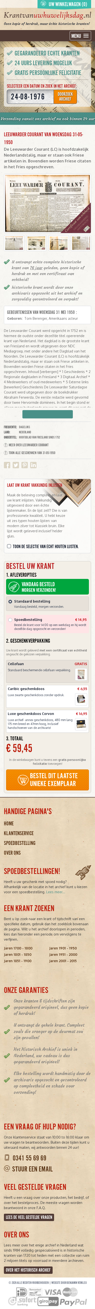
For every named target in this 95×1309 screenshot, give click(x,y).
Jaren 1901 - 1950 (63, 948)
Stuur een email (32, 1169)
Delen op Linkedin (33, 465)
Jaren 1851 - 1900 (17, 961)
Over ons (12, 853)
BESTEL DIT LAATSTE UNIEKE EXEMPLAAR (54, 780)
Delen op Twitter (16, 465)
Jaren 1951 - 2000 (63, 954)
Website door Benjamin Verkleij (69, 1283)
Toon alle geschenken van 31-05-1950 (32, 453)
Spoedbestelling (20, 843)
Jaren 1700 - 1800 (18, 948)
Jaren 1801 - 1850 (17, 954)
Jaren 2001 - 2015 (63, 961)
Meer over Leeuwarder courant (28, 445)
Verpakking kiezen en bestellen (47, 414)
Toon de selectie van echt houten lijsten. (46, 546)
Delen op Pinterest (24, 465)
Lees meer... (55, 892)
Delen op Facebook (7, 465)
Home (9, 823)
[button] (14, 243)
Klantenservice (19, 833)
